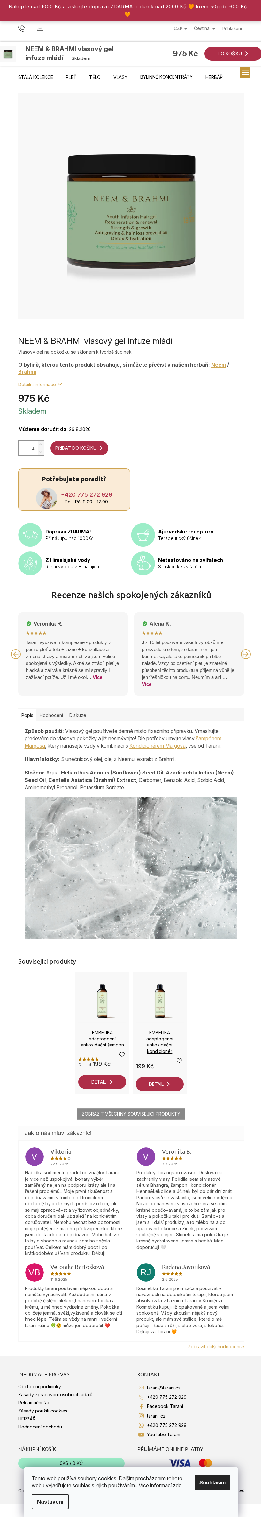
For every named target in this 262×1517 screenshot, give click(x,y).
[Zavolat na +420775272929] (27, 28)
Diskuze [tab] (77, 715)
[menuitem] (35, 77)
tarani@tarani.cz (164, 1387)
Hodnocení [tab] (51, 715)
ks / (71, 1463)
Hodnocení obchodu (40, 1426)
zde (177, 1485)
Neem (218, 365)
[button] (16, 654)
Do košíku (230, 53)
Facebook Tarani (165, 1406)
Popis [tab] (27, 715)
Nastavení (50, 1501)
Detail (98, 1082)
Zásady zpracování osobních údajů (55, 1394)
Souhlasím (212, 1482)
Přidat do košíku (75, 448)
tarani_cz (156, 1416)
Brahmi (27, 372)
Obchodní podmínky (39, 1386)
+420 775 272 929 (86, 494)
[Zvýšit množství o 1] (41, 444)
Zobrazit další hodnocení (214, 1346)
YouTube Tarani (163, 1434)
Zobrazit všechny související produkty (131, 1113)
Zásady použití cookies (42, 1410)
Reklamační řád (34, 1402)
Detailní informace (37, 384)
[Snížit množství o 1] (41, 451)
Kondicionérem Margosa (157, 746)
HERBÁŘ (26, 1418)
